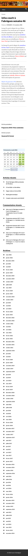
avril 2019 (8, 380)
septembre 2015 (10, 509)
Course (3, 14)
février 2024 (9, 290)
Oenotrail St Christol (7, 136)
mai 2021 (8, 356)
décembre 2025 (10, 260)
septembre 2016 (10, 473)
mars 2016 (8, 491)
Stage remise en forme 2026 (13, 191)
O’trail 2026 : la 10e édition (13, 187)
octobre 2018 (9, 398)
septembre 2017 (10, 437)
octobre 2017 (9, 434)
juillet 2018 (9, 407)
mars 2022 (8, 332)
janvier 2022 (9, 338)
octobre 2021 (9, 347)
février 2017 (9, 458)
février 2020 (9, 359)
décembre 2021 (10, 341)
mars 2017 (8, 455)
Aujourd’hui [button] (14, 169)
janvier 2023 (9, 314)
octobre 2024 (9, 281)
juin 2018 (8, 410)
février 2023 (9, 311)
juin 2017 (8, 446)
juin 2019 (8, 374)
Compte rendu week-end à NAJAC (15, 198)
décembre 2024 (10, 275)
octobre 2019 (9, 368)
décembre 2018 (10, 392)
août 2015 (8, 512)
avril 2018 (8, 416)
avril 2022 (8, 329)
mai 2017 (8, 449)
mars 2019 (8, 383)
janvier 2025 (9, 272)
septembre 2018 (10, 401)
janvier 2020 (9, 362)
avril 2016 (8, 488)
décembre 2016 (10, 464)
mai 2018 (8, 413)
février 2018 (9, 422)
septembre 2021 (10, 350)
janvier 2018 (9, 425)
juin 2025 (8, 263)
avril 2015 (8, 524)
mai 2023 (8, 305)
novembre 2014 (10, 533)
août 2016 (8, 476)
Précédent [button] (7, 169)
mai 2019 (8, 377)
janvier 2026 (9, 257)
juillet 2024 (9, 284)
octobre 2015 (9, 506)
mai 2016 (8, 485)
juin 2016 (8, 482)
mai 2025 (8, 266)
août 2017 (8, 440)
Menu (3, 9)
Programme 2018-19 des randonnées (12, 127)
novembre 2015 (10, 503)
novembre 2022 (10, 320)
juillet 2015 (9, 515)
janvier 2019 (9, 389)
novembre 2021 (10, 344)
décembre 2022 (10, 317)
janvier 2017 (9, 461)
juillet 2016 (9, 479)
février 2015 (9, 530)
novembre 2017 (10, 431)
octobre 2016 (9, 470)
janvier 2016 (9, 497)
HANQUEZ (9, 25)
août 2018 (8, 404)
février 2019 (9, 386)
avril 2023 (8, 308)
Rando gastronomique (12, 194)
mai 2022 (8, 326)
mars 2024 (8, 287)
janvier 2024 (9, 293)
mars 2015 (8, 527)
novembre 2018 (10, 395)
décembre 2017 (10, 428)
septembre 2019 (10, 371)
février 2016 (9, 494)
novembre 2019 (10, 365)
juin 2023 (8, 302)
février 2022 (9, 335)
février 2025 (9, 269)
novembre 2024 (10, 278)
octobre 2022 (9, 323)
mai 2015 (8, 521)
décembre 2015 (10, 500)
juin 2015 (8, 518)
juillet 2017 (9, 443)
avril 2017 (8, 452)
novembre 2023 (10, 296)
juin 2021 (8, 353)
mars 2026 (8, 254)
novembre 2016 (10, 467)
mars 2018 (8, 419)
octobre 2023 (9, 299)
